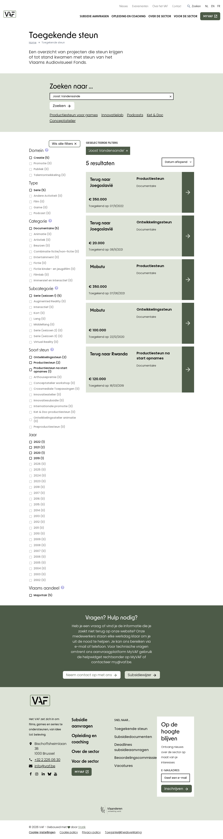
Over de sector (159, 16)
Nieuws (123, 6)
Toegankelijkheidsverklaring (123, 832)
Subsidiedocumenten (133, 736)
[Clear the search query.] (170, 96)
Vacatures (123, 765)
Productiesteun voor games (74, 115)
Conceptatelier (63, 120)
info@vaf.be (44, 766)
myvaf (208, 16)
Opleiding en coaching (129, 16)
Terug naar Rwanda (109, 353)
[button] (194, 6)
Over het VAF (160, 6)
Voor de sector (185, 16)
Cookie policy (69, 832)
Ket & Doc (155, 115)
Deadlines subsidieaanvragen (131, 747)
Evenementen (140, 6)
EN (212, 6)
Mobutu (97, 266)
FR (218, 6)
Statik (82, 827)
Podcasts (135, 115)
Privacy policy (91, 832)
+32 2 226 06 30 (47, 759)
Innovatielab (112, 115)
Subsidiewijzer (139, 674)
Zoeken (59, 105)
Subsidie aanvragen (94, 16)
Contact (176, 6)
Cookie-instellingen (42, 832)
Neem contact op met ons (89, 674)
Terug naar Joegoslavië (101, 182)
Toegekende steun (130, 728)
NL (206, 6)
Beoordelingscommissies (136, 757)
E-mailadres (170, 770)
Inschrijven (173, 788)
